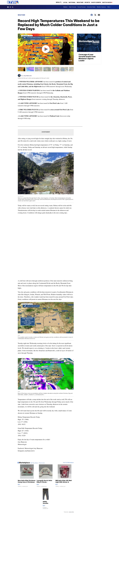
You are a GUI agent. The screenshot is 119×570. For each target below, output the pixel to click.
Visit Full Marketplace (68, 462)
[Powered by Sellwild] (71, 512)
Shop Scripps (96, 2)
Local (65, 2)
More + (109, 7)
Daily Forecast (72, 7)
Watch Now (106, 2)
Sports (87, 2)
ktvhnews (11, 7)
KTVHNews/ (8, 7)
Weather (80, 2)
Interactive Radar (91, 7)
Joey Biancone (27, 75)
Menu (58, 2)
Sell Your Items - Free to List (38, 463)
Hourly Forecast (82, 7)
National (72, 2)
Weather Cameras (101, 7)
